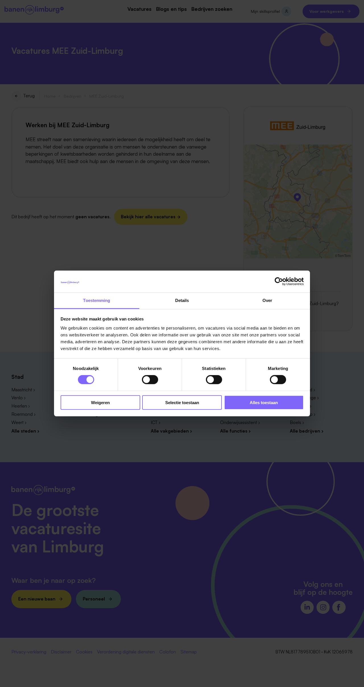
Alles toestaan (264, 402)
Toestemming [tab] (96, 300)
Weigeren (100, 402)
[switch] (150, 379)
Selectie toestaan (182, 402)
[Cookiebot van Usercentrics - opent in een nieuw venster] (279, 281)
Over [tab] (267, 300)
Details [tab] (182, 300)
